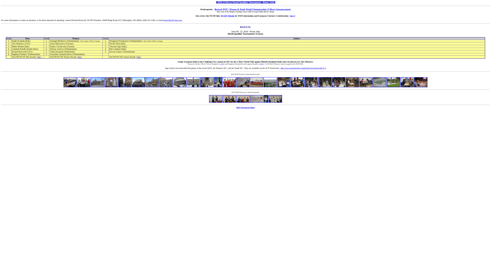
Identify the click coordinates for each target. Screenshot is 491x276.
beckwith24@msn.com (172, 20)
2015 (262, 64)
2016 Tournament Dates (245, 108)
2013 (222, 64)
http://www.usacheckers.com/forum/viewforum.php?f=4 (303, 68)
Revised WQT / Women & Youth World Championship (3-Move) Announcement (253, 9)
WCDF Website (227, 16)
